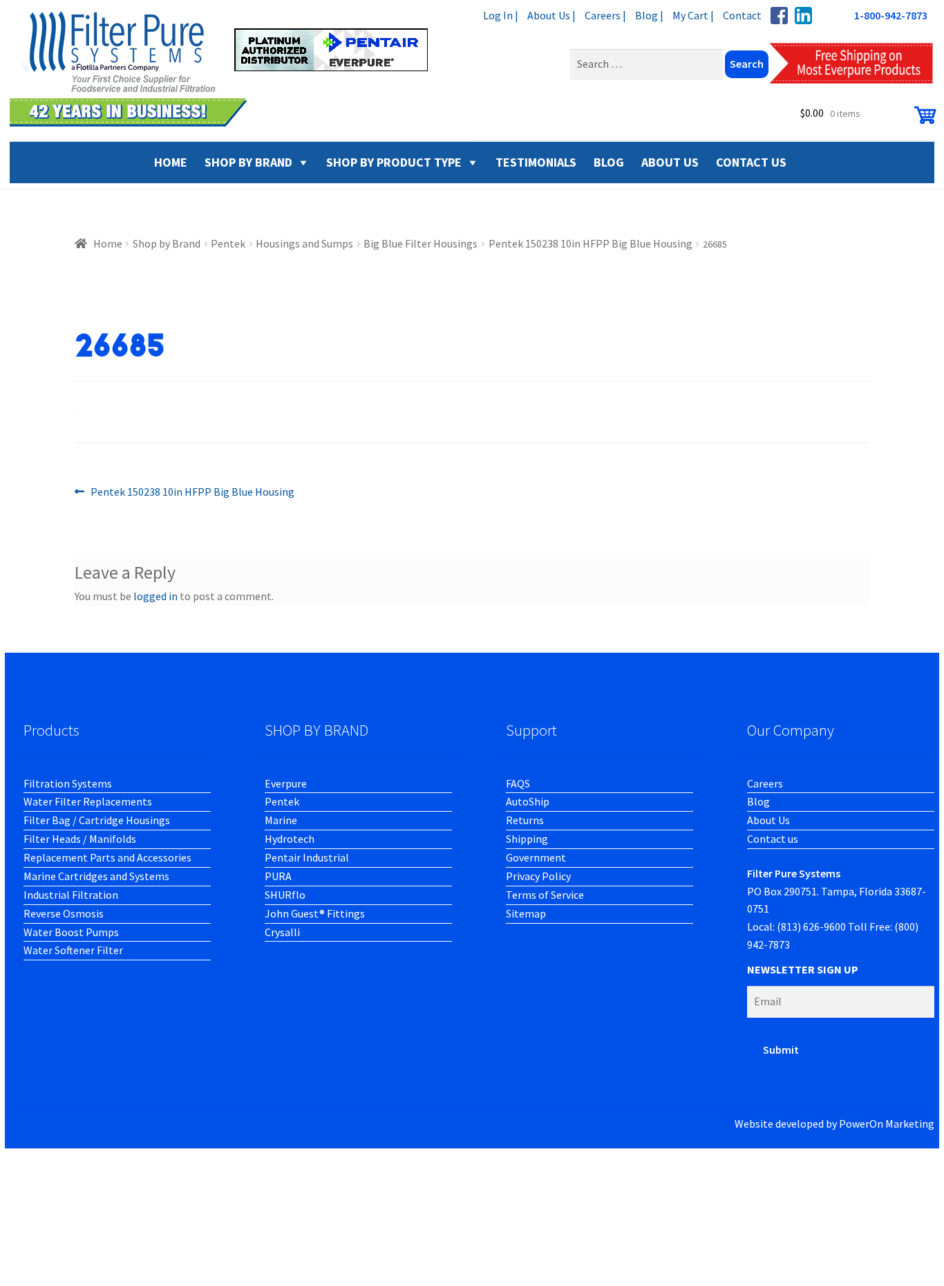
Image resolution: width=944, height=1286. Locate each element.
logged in (155, 596)
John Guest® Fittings (315, 913)
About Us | (551, 15)
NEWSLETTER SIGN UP (802, 969)
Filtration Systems (67, 783)
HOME (170, 162)
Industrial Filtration (70, 895)
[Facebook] (779, 15)
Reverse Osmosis (63, 913)
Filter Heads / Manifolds (79, 839)
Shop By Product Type (394, 162)
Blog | (649, 15)
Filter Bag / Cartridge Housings (96, 820)
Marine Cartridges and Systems (96, 876)
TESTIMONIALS (535, 162)
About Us (768, 820)
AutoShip (527, 801)
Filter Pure (227, 69)
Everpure (286, 783)
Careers (765, 783)
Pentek (228, 243)
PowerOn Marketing (886, 1123)
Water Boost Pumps (71, 932)
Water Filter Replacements (87, 801)
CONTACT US (751, 162)
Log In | (500, 15)
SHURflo (285, 895)
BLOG (609, 162)
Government (536, 857)
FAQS (518, 783)
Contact (742, 15)
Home (107, 243)
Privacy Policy (538, 876)
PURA (278, 876)
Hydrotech (289, 839)
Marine (281, 820)
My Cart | (693, 15)
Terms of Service (545, 895)
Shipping (527, 839)
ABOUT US (670, 162)
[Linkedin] (803, 15)
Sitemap (526, 913)
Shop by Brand (248, 162)
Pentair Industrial (307, 857)
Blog (758, 801)
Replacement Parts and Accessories (107, 857)
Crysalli (282, 932)
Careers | (605, 15)
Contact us (772, 839)
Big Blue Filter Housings (421, 243)
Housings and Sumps (304, 243)
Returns (525, 820)
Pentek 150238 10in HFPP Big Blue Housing (590, 243)
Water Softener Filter (73, 950)
